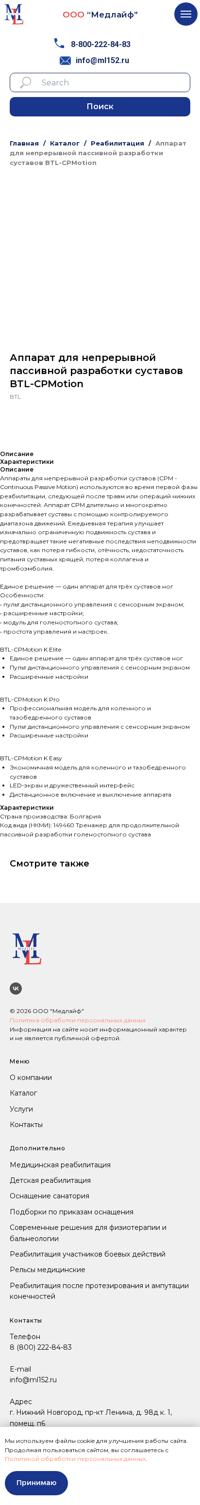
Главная (24, 143)
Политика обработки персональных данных (78, 1020)
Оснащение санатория (49, 1196)
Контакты (26, 1124)
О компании (31, 1077)
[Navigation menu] (186, 14)
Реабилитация (117, 143)
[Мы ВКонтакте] (16, 988)
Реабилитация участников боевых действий (88, 1254)
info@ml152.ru (102, 60)
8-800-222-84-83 (101, 44)
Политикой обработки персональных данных (75, 1458)
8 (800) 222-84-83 (41, 1347)
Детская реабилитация (50, 1180)
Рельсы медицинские (47, 1269)
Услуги (21, 1109)
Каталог (65, 143)
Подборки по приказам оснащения (71, 1212)
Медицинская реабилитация (60, 1165)
